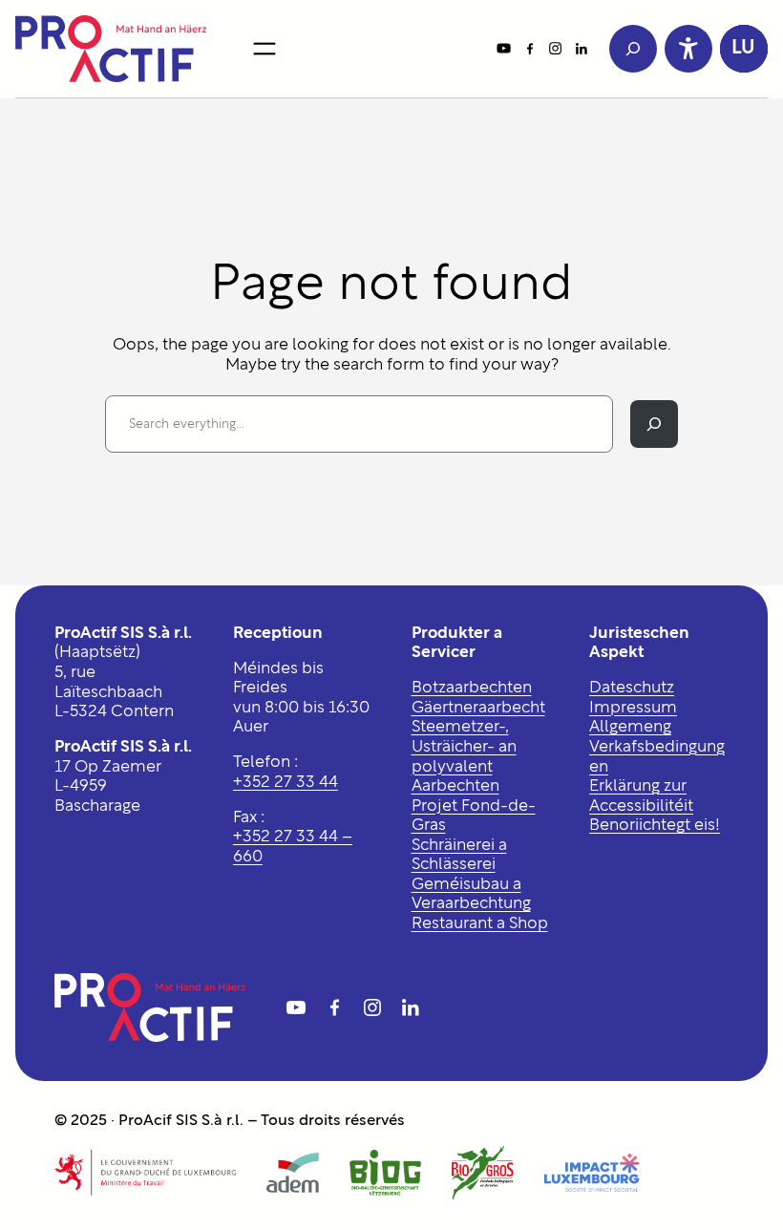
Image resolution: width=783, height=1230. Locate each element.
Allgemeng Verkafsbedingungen (657, 747)
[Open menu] (264, 49)
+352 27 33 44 (285, 782)
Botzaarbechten (472, 688)
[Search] (654, 424)
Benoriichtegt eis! (654, 825)
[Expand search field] (633, 49)
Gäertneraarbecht (478, 708)
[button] (744, 49)
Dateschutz (631, 688)
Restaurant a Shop (480, 924)
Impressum (633, 708)
